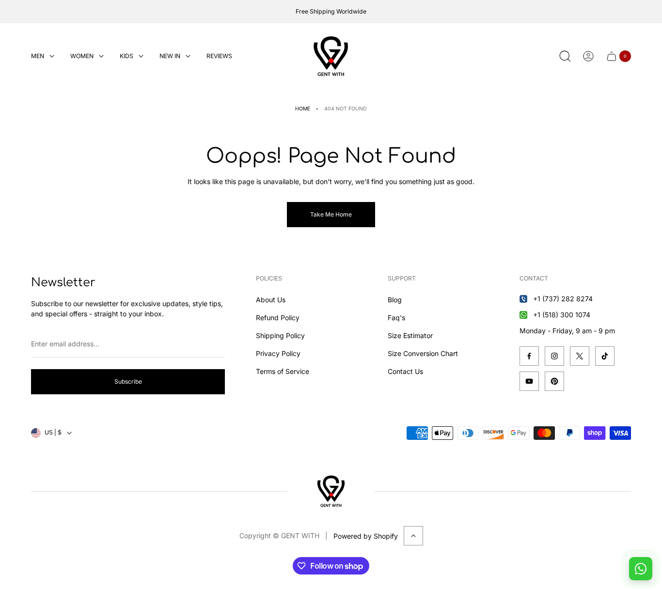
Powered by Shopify (365, 536)
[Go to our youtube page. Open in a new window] (529, 381)
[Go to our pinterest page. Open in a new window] (554, 381)
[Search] (565, 56)
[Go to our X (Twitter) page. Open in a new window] (579, 356)
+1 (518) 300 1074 (561, 315)
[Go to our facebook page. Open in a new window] (529, 356)
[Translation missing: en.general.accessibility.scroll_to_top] (413, 535)
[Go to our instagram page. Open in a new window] (554, 356)
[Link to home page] (331, 491)
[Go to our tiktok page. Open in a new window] (605, 356)
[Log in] (588, 56)
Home (302, 109)
